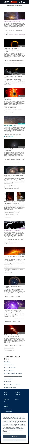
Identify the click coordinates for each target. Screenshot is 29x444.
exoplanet (17, 212)
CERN (6, 319)
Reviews (6, 406)
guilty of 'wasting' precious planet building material (14, 98)
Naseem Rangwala (22, 34)
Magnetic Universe (19, 30)
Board (5, 394)
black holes (7, 266)
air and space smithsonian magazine (13, 376)
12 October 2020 (21, 332)
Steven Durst (10, 243)
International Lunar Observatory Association (15, 239)
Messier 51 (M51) (8, 217)
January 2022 (22, 19)
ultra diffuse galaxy (15, 161)
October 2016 (22, 123)
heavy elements (18, 109)
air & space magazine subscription (12, 384)
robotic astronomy (13, 241)
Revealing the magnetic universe (12, 21)
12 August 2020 (22, 46)
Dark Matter (7, 159)
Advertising (17, 392)
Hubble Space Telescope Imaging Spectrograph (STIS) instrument (14, 270)
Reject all (14, 440)
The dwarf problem (10, 125)
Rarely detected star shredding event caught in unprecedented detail (13, 335)
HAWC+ (6, 30)
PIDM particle (22, 319)
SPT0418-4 (22, 62)
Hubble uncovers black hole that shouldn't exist (14, 257)
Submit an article (8, 408)
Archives (6, 404)
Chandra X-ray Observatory (9, 212)
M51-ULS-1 (16, 214)
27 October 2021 (21, 199)
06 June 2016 (22, 95)
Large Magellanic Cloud (9, 188)
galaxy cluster (13, 159)
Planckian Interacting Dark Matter (10, 321)
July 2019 (22, 228)
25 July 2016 (22, 284)
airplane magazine (8, 379)
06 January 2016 (21, 74)
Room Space (7, 362)
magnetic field (11, 30)
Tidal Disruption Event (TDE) (9, 350)
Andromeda (7, 134)
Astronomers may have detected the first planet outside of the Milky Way (14, 202)
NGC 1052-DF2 (7, 161)
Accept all (14, 436)
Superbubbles (17, 296)
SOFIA (10, 32)
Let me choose (6, 432)
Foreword (17, 396)
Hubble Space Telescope (9, 112)
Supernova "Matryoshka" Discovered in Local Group (13, 287)
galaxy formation (15, 62)
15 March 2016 (22, 308)
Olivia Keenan (10, 136)
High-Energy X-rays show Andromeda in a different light (13, 77)
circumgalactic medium (12, 107)
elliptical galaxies (8, 62)
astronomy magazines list (10, 387)
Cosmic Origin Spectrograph (9, 109)
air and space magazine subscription (13, 373)
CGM (6, 107)
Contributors (17, 394)
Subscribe (13, 2)
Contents (6, 401)
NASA (6, 32)
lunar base (6, 241)
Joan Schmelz (16, 34)
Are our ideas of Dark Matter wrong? (12, 310)
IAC (9, 296)
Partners (16, 399)
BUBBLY (6, 296)
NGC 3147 (6, 272)
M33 (12, 296)
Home (5, 392)
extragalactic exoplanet (9, 214)
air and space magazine (10, 367)
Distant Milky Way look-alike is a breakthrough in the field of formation (12, 50)
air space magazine (8, 370)
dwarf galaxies (12, 134)
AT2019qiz (6, 345)
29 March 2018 (22, 146)
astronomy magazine (9, 364)
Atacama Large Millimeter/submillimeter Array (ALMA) (14, 60)
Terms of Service (8, 411)
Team (5, 396)
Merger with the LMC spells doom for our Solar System (14, 176)
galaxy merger (13, 185)
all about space (7, 381)
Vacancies (6, 399)
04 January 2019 (21, 173)
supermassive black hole (9, 347)
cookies (4, 431)
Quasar (11, 272)
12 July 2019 (22, 254)
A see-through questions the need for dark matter (14, 149)
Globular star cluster (20, 159)
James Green (10, 34)
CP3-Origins (10, 319)
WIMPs (19, 321)
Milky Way (19, 134)
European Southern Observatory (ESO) (16, 345)
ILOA (5, 239)
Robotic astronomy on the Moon (12, 230)
